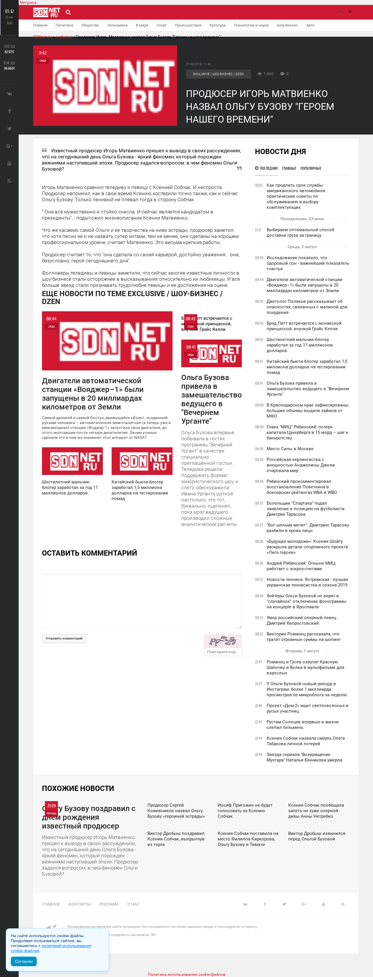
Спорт (161, 25)
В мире (142, 25)
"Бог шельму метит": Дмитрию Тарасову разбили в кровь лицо (308, 527)
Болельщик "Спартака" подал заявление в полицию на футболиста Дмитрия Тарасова (305, 509)
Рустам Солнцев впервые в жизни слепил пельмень (303, 724)
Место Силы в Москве (290, 448)
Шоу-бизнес (287, 25)
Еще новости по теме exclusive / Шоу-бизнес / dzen (132, 297)
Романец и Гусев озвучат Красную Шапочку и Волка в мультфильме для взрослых (305, 667)
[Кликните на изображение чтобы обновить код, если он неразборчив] (223, 641)
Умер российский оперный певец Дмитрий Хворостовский (301, 620)
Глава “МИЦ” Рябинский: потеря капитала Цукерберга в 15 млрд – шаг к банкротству (307, 432)
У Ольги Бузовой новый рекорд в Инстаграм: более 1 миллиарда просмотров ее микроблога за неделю (307, 689)
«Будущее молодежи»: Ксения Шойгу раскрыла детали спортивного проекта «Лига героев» (307, 547)
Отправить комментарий (64, 638)
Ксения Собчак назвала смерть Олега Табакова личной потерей (306, 741)
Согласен (24, 961)
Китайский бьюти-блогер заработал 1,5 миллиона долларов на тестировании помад (307, 367)
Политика (64, 25)
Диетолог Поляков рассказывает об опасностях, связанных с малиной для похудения (307, 307)
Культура (218, 25)
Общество (90, 25)
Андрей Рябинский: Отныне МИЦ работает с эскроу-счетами (301, 566)
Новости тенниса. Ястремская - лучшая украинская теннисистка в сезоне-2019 (307, 582)
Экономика (117, 25)
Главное (40, 25)
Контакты (80, 904)
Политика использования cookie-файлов (187, 974)
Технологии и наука (251, 25)
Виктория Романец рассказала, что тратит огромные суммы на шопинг (304, 636)
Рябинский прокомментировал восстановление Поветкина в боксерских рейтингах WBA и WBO (302, 487)
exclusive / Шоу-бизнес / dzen (218, 74)
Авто (310, 25)
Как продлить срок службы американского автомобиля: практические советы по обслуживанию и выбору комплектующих (296, 196)
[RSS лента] (339, 12)
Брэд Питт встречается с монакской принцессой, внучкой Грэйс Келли (304, 326)
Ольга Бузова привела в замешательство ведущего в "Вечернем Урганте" (308, 389)
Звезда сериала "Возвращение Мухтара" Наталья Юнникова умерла (304, 757)
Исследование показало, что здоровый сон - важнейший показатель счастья (308, 263)
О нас (133, 904)
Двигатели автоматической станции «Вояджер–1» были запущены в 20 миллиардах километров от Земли (304, 285)
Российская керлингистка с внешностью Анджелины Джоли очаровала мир (301, 465)
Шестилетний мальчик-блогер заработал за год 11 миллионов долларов (300, 345)
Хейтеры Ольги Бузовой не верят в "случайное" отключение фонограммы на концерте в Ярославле (306, 601)
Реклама (109, 904)
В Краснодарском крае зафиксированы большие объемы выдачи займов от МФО (308, 410)
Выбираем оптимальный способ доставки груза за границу (300, 232)
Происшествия (188, 25)
